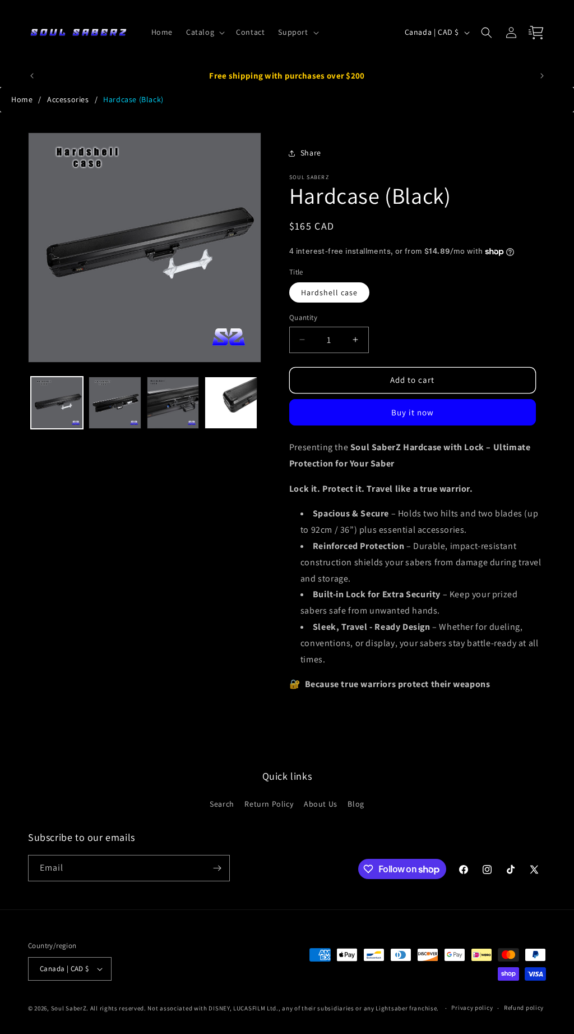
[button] (204, 32)
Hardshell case (329, 292)
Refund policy (524, 1008)
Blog (356, 804)
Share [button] (310, 153)
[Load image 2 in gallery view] (115, 403)
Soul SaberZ (69, 1008)
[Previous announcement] (32, 75)
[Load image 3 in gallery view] (173, 403)
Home (22, 99)
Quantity (303, 317)
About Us (320, 804)
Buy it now (412, 412)
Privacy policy (472, 1008)
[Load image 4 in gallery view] (231, 403)
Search (222, 804)
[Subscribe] (217, 868)
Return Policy (268, 804)
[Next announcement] (542, 75)
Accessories (68, 99)
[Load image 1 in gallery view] (57, 403)
